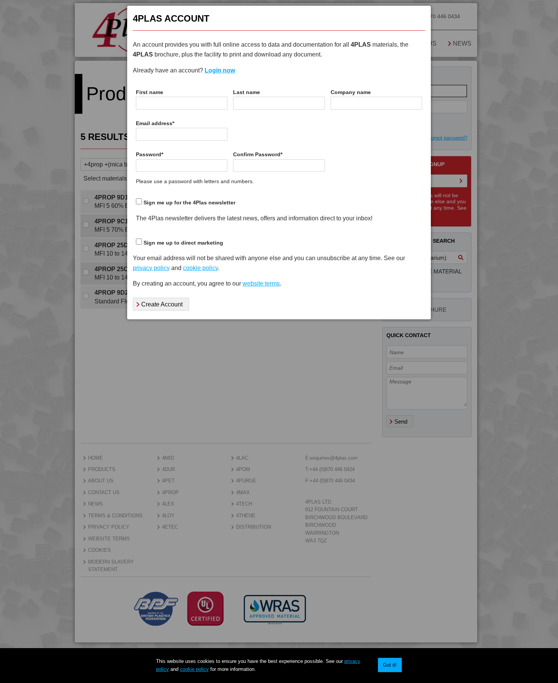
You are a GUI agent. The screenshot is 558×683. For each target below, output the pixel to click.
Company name (351, 92)
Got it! (390, 665)
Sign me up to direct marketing (183, 243)
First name (149, 92)
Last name (246, 92)
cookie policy (194, 669)
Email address (155, 123)
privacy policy (151, 268)
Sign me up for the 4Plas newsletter (189, 203)
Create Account (161, 304)
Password (149, 154)
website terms (261, 283)
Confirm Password (257, 154)
